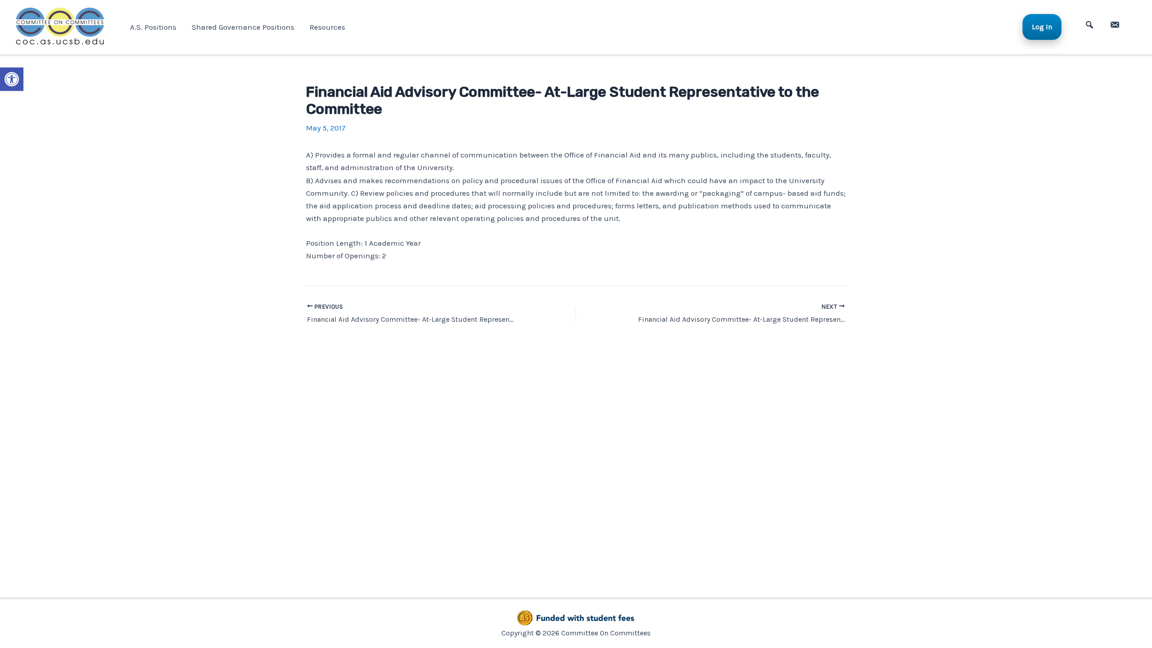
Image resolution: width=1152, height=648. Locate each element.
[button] (11, 79)
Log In (1042, 26)
